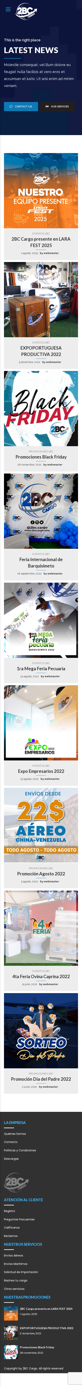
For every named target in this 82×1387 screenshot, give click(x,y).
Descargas (11, 1159)
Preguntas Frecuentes (19, 1219)
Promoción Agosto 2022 (41, 873)
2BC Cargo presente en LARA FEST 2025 (46, 1308)
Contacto (11, 1142)
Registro (9, 1211)
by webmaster (49, 253)
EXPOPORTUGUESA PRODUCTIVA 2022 (46, 1328)
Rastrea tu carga (15, 1280)
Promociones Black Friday (41, 457)
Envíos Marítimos (15, 1264)
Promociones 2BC (41, 451)
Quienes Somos (15, 1134)
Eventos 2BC (41, 233)
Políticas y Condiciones (20, 1150)
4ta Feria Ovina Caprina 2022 (41, 976)
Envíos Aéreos (13, 1255)
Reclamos (11, 1236)
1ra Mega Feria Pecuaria (41, 668)
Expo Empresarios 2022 (41, 771)
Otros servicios (14, 1289)
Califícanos (12, 1228)
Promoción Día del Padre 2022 (41, 1079)
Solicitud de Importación (21, 1272)
